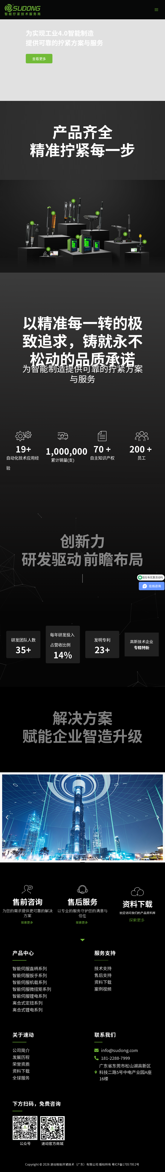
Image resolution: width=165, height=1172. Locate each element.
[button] (7, 817)
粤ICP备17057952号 (126, 1164)
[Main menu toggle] (156, 9)
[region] (82, 60)
